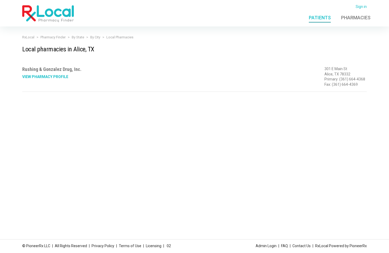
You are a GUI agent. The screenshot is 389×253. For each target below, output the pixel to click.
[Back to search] (48, 13)
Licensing (153, 246)
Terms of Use (130, 246)
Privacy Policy (103, 246)
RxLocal (28, 37)
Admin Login (266, 246)
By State (78, 37)
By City (95, 37)
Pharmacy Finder (53, 37)
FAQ (284, 246)
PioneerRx (358, 246)
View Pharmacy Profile (45, 77)
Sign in (361, 6)
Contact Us (301, 246)
